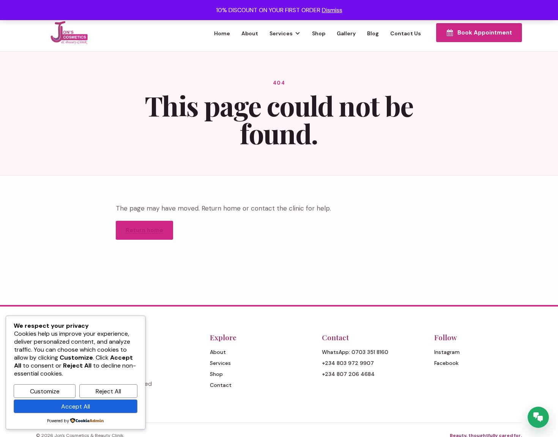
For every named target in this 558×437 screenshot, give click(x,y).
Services (281, 33)
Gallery (346, 33)
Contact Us (405, 33)
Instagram (447, 352)
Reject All (108, 391)
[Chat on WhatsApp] (538, 417)
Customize (45, 391)
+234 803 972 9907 (348, 363)
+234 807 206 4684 (348, 374)
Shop (318, 33)
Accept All (75, 406)
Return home (144, 230)
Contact (221, 385)
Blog (373, 33)
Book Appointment (484, 32)
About (249, 33)
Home (222, 33)
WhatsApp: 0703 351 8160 (355, 352)
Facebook (446, 363)
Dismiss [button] (332, 10)
